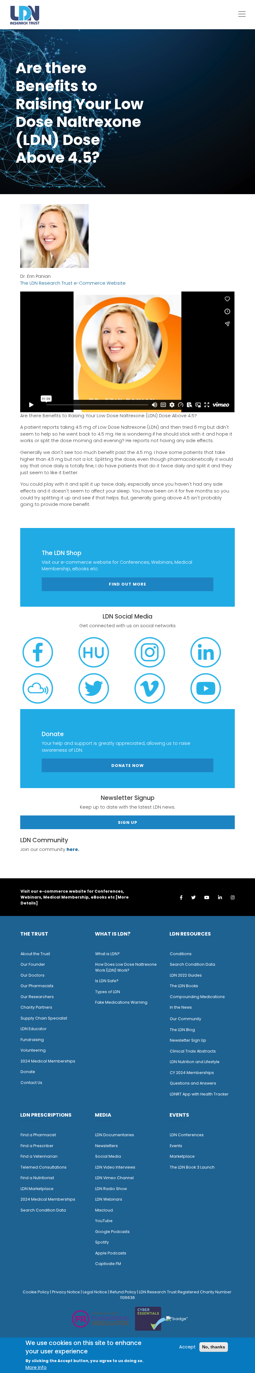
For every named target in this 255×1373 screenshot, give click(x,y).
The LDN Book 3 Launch (192, 1167)
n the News (181, 1007)
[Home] (25, 15)
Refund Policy (123, 1292)
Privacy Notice (66, 1292)
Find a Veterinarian (39, 1156)
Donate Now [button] (127, 765)
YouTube (104, 1220)
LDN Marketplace (37, 1188)
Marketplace (182, 1156)
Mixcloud (104, 1210)
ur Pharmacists (38, 985)
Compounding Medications (197, 996)
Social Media (108, 1156)
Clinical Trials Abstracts (193, 1051)
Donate (28, 1071)
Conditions (181, 953)
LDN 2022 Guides (186, 975)
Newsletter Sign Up (188, 1040)
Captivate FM (108, 1263)
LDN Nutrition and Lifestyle (195, 1061)
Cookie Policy (36, 1292)
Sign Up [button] (127, 822)
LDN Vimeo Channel (114, 1177)
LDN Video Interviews (115, 1167)
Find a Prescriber (37, 1145)
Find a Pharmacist (38, 1134)
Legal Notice (95, 1292)
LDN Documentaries (114, 1134)
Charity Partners (36, 1007)
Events (176, 1145)
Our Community (185, 1018)
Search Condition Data (192, 964)
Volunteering (33, 1050)
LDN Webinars (108, 1199)
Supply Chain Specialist (44, 1018)
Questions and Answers (193, 1083)
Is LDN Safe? (106, 980)
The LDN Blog (182, 1029)
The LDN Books (184, 985)
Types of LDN (107, 991)
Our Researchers (37, 996)
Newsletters (106, 1145)
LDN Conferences (187, 1134)
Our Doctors (32, 975)
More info (36, 1367)
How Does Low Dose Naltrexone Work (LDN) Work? (126, 967)
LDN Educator (34, 1028)
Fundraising (32, 1039)
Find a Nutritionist (37, 1177)
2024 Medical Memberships (48, 1061)
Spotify (102, 1242)
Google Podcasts (112, 1231)
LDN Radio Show (111, 1188)
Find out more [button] (127, 584)
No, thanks (213, 1346)
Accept (187, 1347)
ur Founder (34, 964)
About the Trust (35, 953)
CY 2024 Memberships (192, 1072)
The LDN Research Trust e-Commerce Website (73, 283)
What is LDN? (107, 953)
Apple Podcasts (110, 1253)
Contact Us (31, 1082)
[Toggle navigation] (242, 14)
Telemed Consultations (44, 1167)
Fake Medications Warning (121, 1002)
